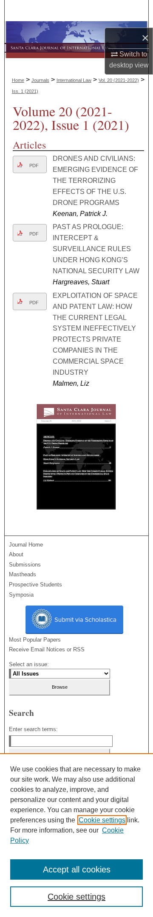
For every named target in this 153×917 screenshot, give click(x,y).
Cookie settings (102, 820)
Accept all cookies (76, 869)
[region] (76, 835)
